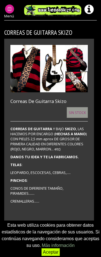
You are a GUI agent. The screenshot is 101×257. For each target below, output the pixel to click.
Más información (58, 245)
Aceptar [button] (50, 252)
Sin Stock (77, 112)
